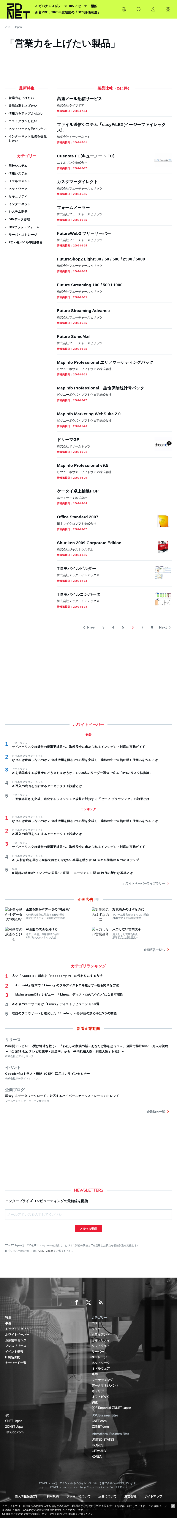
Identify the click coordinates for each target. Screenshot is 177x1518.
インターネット (20, 204)
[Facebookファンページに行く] (76, 1302)
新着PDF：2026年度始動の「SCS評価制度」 (68, 12)
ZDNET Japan (13, 27)
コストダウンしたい (23, 121)
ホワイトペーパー (17, 1334)
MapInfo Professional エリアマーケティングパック (105, 362)
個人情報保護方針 (27, 1496)
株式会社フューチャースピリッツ (79, 188)
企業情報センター (17, 1340)
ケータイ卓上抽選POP (78, 491)
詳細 (72, 1513)
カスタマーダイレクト (77, 181)
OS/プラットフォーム (24, 227)
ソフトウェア (101, 1345)
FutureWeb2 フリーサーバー (84, 233)
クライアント (101, 1334)
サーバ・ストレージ (23, 234)
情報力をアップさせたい (26, 113)
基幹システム (18, 165)
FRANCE (97, 1445)
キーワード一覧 (15, 1362)
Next (163, 627)
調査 (95, 1402)
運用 (95, 1374)
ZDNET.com (100, 1426)
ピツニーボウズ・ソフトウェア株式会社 (84, 369)
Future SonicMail (73, 336)
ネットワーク (18, 188)
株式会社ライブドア (70, 105)
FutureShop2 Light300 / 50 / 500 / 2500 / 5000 (101, 259)
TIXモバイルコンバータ (78, 594)
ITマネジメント (20, 181)
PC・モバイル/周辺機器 (26, 242)
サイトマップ (153, 1496)
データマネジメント (105, 1385)
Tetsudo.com (14, 1432)
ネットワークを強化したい (28, 128)
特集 (8, 1317)
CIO (94, 1323)
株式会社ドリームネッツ (73, 446)
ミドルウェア (101, 1368)
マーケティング (102, 1380)
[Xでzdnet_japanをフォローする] (88, 1302)
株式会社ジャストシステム (75, 549)
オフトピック (101, 1396)
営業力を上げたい (21, 98)
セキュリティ (18, 196)
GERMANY (99, 1451)
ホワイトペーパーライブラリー (144, 883)
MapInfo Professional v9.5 (82, 465)
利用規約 (53, 1496)
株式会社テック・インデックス (78, 575)
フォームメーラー (73, 207)
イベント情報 (14, 1351)
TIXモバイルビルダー (76, 568)
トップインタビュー (18, 1329)
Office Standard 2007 (77, 517)
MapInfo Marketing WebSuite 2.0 (89, 414)
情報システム (18, 173)
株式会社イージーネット (73, 136)
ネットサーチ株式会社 (72, 498)
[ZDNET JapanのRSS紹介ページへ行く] (100, 1302)
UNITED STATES (103, 1439)
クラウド (98, 1329)
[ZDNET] (18, 9)
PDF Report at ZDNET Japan (111, 1408)
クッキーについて (78, 1496)
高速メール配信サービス (79, 98)
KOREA (96, 1456)
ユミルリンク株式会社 (72, 162)
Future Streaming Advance (83, 310)
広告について (107, 1496)
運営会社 (130, 1496)
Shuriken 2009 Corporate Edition (89, 543)
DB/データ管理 (19, 219)
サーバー (98, 1351)
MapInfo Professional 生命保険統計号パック (100, 388)
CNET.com (99, 1421)
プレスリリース (15, 1345)
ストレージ (99, 1357)
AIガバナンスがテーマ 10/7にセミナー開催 (66, 6)
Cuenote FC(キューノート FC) (85, 156)
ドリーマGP (68, 439)
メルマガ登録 (88, 1228)
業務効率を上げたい (23, 105)
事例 (8, 1323)
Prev (91, 627)
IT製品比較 (12, 1357)
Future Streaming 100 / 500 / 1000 (90, 285)
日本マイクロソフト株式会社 (76, 523)
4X (7, 1415)
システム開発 (18, 211)
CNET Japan (46, 1250)
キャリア (98, 1391)
